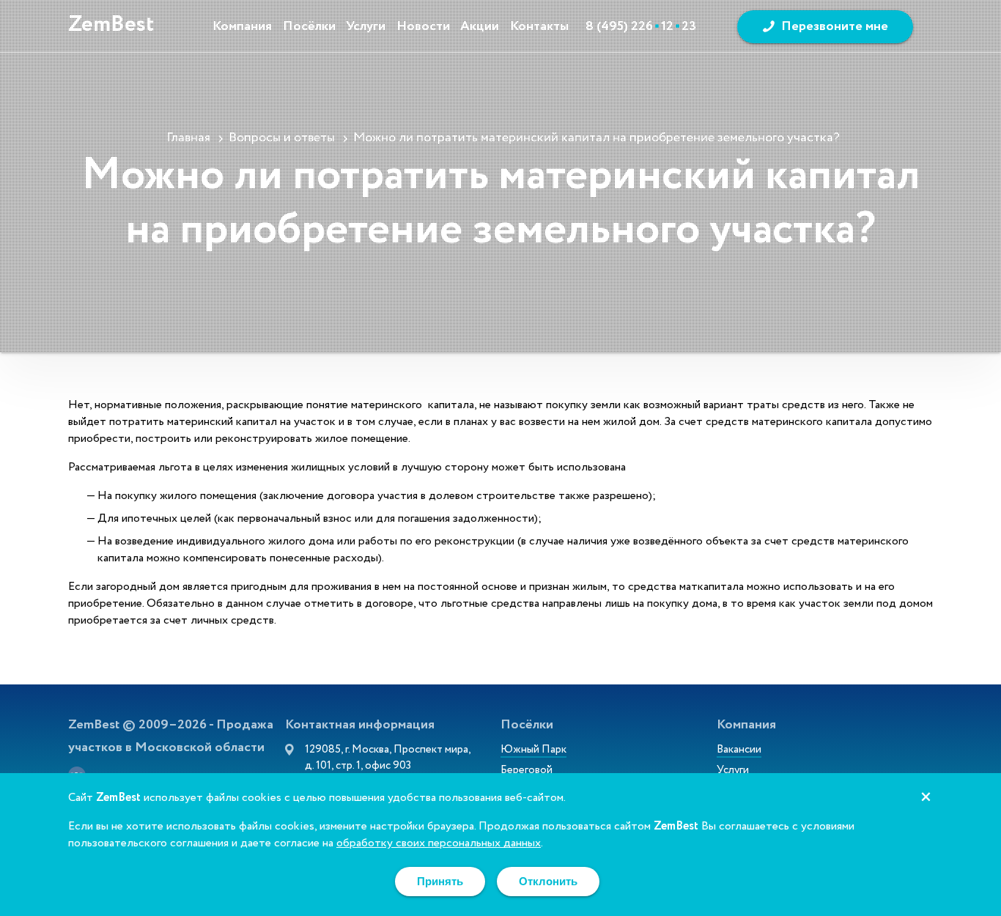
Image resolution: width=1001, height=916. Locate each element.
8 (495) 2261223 (641, 26)
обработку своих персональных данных (438, 843)
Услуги (365, 27)
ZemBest (111, 24)
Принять (440, 881)
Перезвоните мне (834, 26)
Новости (423, 27)
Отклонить (548, 881)
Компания (242, 27)
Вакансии (739, 751)
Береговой (526, 771)
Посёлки (309, 27)
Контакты (539, 27)
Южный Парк (533, 751)
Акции (479, 27)
